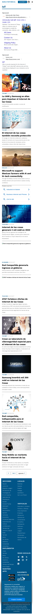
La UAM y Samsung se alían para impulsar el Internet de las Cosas (16, 99)
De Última (6, 557)
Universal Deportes (8, 519)
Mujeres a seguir (7, 488)
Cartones (5, 515)
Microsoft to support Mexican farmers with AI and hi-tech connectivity (16, 173)
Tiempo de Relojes (8, 564)
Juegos (20, 530)
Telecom (5, 224)
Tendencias (6, 528)
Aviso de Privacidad (16, 594)
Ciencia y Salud (7, 530)
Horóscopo (21, 535)
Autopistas (6, 544)
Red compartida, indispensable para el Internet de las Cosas (13, 419)
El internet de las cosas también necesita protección (16, 134)
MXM (4, 532)
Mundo (5, 501)
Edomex (20, 484)
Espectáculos (7, 521)
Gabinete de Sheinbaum (6, 498)
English (4, 168)
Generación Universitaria (21, 518)
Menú (4, 537)
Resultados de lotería (22, 538)
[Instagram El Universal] (23, 560)
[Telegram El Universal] (18, 557)
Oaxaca (20, 486)
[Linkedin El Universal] (18, 564)
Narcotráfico (6, 510)
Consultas (5, 546)
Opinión (5, 512)
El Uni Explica (7, 495)
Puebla (20, 488)
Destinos (5, 541)
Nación (5, 484)
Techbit (4, 93)
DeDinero (20, 526)
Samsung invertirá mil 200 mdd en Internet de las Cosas (15, 380)
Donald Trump (7, 504)
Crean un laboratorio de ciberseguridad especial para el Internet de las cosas (16, 342)
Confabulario (6, 526)
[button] (22, 2)
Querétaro (21, 492)
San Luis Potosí (22, 495)
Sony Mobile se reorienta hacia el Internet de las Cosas (14, 457)
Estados (5, 508)
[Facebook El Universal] (22, 557)
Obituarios (21, 515)
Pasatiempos (21, 533)
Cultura (5, 524)
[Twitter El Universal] (26, 557)
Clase (4, 551)
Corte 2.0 (5, 486)
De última (5, 539)
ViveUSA (20, 528)
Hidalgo (20, 490)
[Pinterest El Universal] (26, 560)
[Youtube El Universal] (19, 560)
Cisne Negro (6, 566)
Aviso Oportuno (22, 510)
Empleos (20, 513)
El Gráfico (21, 522)
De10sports (21, 524)
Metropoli (5, 506)
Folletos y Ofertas (23, 508)
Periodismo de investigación (7, 491)
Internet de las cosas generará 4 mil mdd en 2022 (16, 228)
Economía (5, 262)
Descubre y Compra (24, 506)
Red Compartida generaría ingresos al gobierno (15, 266)
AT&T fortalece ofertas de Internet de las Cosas (15, 300)
